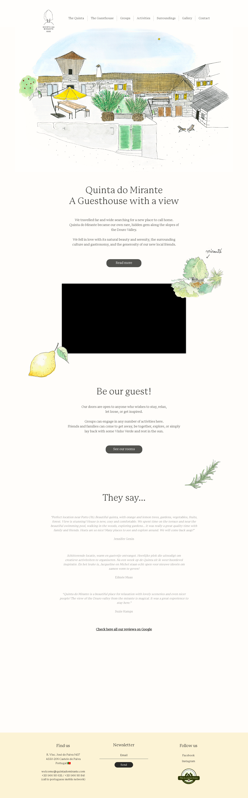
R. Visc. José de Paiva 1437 (63, 754)
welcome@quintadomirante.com (63, 771)
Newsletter (124, 745)
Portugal (61, 763)
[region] (48, 21)
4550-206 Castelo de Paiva (63, 759)
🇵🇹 (69, 763)
